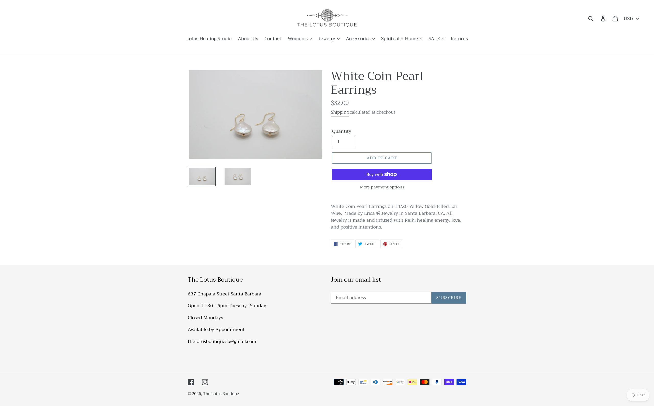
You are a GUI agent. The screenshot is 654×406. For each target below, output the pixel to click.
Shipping (340, 112)
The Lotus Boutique (221, 393)
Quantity (341, 131)
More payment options (382, 187)
